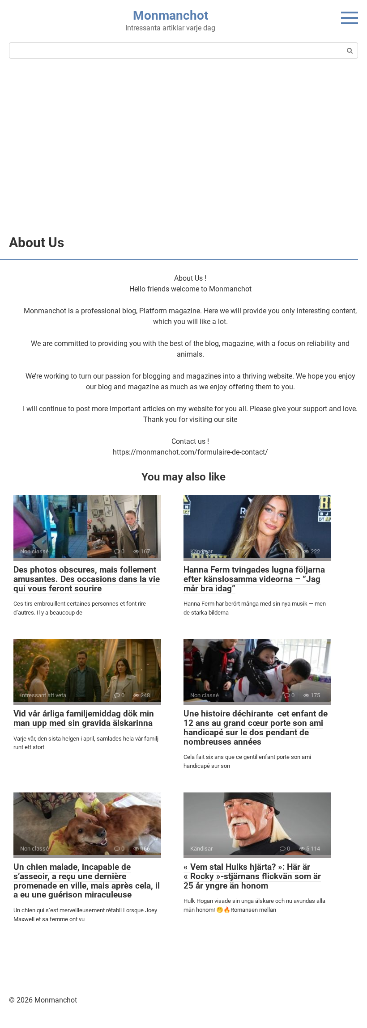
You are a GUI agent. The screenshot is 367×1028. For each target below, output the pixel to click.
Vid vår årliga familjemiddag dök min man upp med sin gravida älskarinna (83, 718)
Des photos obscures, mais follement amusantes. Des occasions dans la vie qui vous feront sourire (86, 579)
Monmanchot (170, 15)
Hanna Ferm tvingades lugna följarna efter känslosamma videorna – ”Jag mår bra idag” (254, 579)
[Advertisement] (183, 145)
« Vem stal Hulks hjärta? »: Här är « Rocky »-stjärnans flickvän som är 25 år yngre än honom (252, 876)
